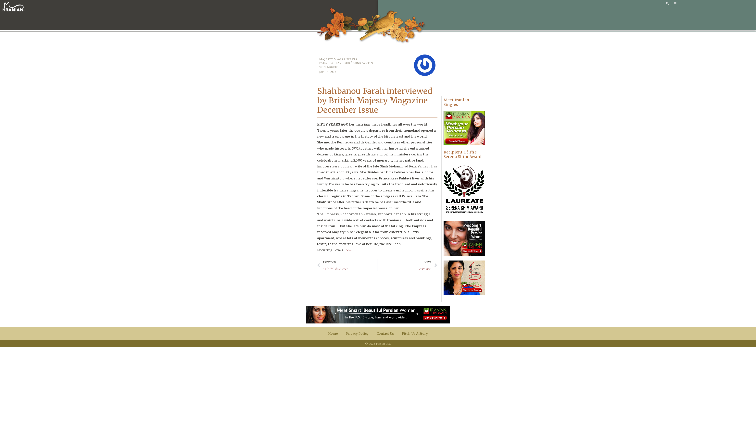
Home (333, 333)
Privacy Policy (357, 333)
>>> (348, 250)
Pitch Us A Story (415, 333)
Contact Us (385, 333)
